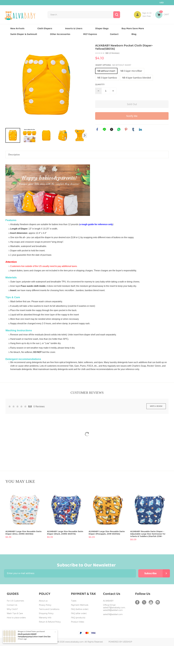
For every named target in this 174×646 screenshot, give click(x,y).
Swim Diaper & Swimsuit (23, 34)
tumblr (133, 129)
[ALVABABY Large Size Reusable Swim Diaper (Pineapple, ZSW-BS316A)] (108, 510)
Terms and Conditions (49, 609)
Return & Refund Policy (50, 622)
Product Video (77, 622)
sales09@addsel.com (113, 614)
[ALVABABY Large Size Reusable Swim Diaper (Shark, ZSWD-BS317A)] (66, 510)
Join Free (146, 16)
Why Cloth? (12, 609)
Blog (133, 34)
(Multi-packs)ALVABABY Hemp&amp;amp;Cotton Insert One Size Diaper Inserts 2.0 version (34, 636)
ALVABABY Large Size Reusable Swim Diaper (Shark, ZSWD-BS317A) (65, 532)
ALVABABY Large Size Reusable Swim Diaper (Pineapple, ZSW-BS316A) (107, 532)
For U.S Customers (15, 601)
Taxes (73, 601)
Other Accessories (60, 34)
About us (43, 601)
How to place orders (16, 617)
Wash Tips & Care (15, 613)
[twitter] (144, 602)
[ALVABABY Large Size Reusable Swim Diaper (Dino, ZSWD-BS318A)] (24, 510)
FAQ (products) (78, 617)
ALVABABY (108, 601)
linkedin (140, 129)
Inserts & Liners (73, 28)
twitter (112, 129)
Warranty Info (45, 617)
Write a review (156, 406)
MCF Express (90, 34)
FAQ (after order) (79, 613)
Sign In (145, 13)
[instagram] (158, 602)
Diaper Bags (102, 28)
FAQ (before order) (79, 609)
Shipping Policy (46, 613)
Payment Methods (79, 605)
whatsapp (119, 129)
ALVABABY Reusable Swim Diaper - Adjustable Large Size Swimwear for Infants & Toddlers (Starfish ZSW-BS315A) (147, 534)
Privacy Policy (45, 605)
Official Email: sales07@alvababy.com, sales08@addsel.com (114, 608)
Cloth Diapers (44, 28)
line (104, 129)
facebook (97, 129)
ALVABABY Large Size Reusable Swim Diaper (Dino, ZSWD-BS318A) (23, 532)
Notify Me (131, 116)
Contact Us (12, 605)
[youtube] (151, 602)
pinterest (126, 129)
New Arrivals (17, 28)
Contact (114, 34)
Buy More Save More (133, 28)
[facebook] (138, 602)
